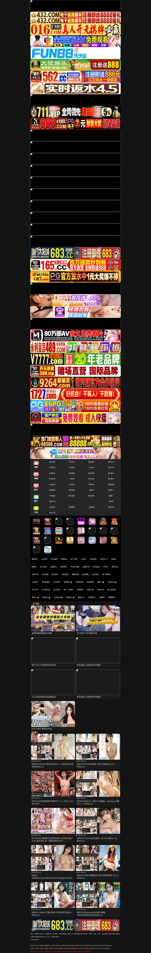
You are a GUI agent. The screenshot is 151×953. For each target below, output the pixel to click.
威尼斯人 (35, 559)
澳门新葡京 (106, 574)
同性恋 (111, 501)
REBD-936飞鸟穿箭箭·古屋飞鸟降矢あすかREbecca (96, 765)
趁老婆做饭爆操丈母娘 (42, 633)
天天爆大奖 (46, 589)
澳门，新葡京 (69, 589)
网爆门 (111, 496)
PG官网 (44, 559)
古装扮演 (52, 484)
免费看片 (80, 589)
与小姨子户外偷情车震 (87, 633)
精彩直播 (96, 567)
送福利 (113, 559)
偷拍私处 (65, 574)
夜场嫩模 (85, 574)
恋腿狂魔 (111, 484)
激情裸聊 (90, 582)
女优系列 (72, 484)
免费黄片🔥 (70, 597)
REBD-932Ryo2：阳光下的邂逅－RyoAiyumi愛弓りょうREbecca (98, 802)
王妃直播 (45, 574)
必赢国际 (53, 567)
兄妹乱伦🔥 (58, 597)
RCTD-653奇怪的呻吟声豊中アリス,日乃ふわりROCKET (53, 802)
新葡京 (34, 567)
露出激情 (72, 496)
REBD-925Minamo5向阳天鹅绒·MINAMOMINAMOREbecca (91, 913)
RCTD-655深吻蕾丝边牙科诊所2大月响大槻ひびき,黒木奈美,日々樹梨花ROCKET (52, 839)
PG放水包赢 (74, 567)
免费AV (102, 597)
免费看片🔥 (68, 582)
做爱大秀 (90, 589)
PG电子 (83, 559)
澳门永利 (74, 559)
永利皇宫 (56, 582)
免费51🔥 (100, 582)
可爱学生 (91, 484)
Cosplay (91, 467)
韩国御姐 (72, 473)
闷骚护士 (111, 490)
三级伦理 (52, 467)
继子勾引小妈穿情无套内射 (44, 665)
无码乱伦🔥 (112, 582)
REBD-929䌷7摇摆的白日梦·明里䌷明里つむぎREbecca (97, 876)
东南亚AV (111, 473)
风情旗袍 (52, 490)
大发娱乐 (35, 582)
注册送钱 (93, 559)
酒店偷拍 (115, 567)
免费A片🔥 (46, 597)
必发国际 (95, 574)
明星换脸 (72, 490)
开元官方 (35, 589)
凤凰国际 (63, 567)
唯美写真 (91, 496)
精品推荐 (52, 462)
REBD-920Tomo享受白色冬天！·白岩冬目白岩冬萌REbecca (52, 765)
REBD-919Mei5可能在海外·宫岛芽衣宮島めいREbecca (52, 913)
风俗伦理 (111, 507)
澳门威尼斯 (111, 589)
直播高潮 (86, 567)
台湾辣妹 (52, 473)
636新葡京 (80, 582)
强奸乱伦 (72, 462)
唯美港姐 (91, 473)
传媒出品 (52, 501)
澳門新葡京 (46, 582)
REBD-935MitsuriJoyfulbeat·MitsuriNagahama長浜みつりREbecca (53, 878)
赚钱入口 (81, 597)
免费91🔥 (35, 597)
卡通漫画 (52, 496)
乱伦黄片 (55, 574)
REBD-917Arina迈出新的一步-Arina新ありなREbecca (97, 839)
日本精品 (72, 467)
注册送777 (104, 559)
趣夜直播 (75, 574)
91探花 (71, 479)
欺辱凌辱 (52, 479)
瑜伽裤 (91, 490)
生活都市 (52, 507)
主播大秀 (35, 574)
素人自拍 (111, 467)
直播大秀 (100, 589)
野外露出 (111, 479)
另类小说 (52, 513)
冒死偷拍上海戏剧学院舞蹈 (89, 665)
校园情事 (72, 507)
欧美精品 (91, 462)
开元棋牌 (54, 559)
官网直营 (64, 559)
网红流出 (91, 479)
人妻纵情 (91, 507)
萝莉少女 (111, 462)
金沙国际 (56, 589)
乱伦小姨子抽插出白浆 (42, 728)
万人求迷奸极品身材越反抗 (44, 696)
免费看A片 (92, 597)
